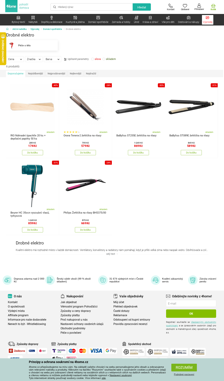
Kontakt (13, 302)
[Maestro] (72, 351)
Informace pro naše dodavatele (27, 319)
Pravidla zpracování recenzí (130, 324)
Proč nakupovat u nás (74, 319)
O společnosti (16, 306)
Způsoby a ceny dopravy (76, 311)
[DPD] (42, 351)
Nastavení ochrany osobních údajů (82, 324)
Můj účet (118, 302)
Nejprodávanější (56, 73)
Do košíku (32, 152)
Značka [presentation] (31, 59)
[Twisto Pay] (58, 351)
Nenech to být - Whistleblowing (27, 324)
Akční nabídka (19, 29)
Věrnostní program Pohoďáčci (79, 306)
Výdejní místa (16, 311)
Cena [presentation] (11, 59)
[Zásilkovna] (17, 351)
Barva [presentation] (49, 59)
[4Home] (8, 29)
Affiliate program (18, 315)
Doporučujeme (15, 73)
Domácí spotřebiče (52, 29)
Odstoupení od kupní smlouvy (131, 319)
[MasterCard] (82, 351)
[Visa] (96, 351)
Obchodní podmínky (73, 328)
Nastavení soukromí (121, 375)
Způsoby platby (70, 315)
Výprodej (34, 29)
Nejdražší (91, 73)
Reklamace (120, 315)
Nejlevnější (75, 73)
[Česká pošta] (31, 351)
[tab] (15, 59)
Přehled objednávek (125, 306)
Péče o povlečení (71, 332)
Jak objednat (69, 302)
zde (104, 378)
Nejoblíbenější (35, 73)
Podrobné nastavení (184, 374)
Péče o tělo (24, 45)
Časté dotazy (121, 311)
